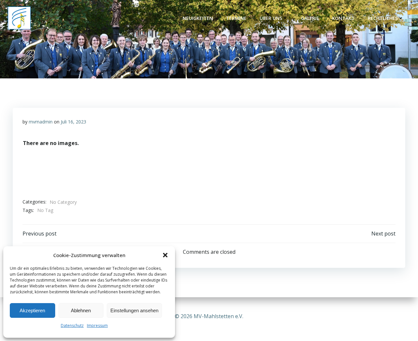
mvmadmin (41, 122)
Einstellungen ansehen (134, 310)
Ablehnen (81, 310)
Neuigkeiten (198, 18)
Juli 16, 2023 (73, 122)
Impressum (97, 325)
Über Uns (271, 18)
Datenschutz (72, 325)
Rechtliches (383, 18)
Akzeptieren (32, 310)
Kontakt (343, 18)
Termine (236, 18)
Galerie (310, 18)
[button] (165, 255)
